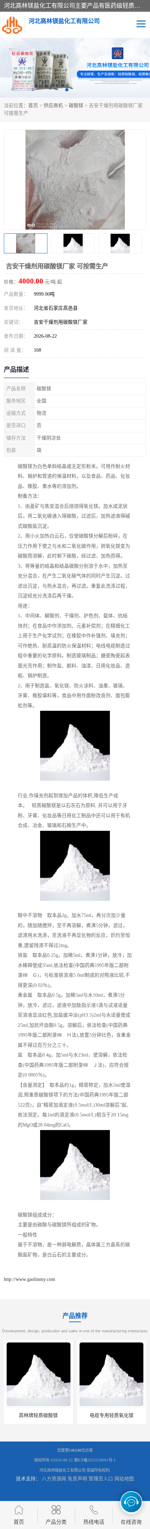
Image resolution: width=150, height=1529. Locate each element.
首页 (33, 105)
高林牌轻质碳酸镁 (38, 1415)
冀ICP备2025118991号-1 (95, 1460)
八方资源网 (54, 1478)
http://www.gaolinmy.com (29, 1279)
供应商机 (53, 105)
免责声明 (77, 1478)
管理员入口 (101, 1478)
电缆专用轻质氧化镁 (112, 1415)
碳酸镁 (76, 105)
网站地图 (124, 1478)
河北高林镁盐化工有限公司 (62, 1470)
